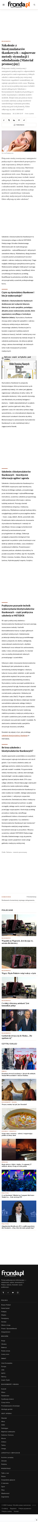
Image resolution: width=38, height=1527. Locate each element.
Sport (3, 1486)
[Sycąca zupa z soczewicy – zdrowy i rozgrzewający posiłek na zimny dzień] (19, 1119)
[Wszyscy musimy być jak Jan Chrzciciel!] (19, 1090)
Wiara (3, 1392)
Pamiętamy (5, 1318)
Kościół (3, 1389)
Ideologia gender (7, 1409)
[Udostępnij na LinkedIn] (14, 120)
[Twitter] (3, 1292)
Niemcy (3, 1376)
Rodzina (4, 1464)
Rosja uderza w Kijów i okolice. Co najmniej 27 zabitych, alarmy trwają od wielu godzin (16, 1165)
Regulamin (13, 1508)
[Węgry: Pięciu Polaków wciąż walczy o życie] (19, 958)
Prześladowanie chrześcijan (10, 1406)
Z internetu (5, 1483)
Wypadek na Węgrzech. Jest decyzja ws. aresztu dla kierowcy (17, 941)
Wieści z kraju (5, 1325)
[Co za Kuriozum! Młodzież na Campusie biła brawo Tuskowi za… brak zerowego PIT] (19, 1180)
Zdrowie (4, 1461)
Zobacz (3, 1442)
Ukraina (5, 1162)
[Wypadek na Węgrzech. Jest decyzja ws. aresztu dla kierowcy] (19, 925)
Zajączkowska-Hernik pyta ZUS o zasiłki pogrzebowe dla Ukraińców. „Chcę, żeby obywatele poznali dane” (18, 1227)
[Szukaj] (34, 4)
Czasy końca (5, 1402)
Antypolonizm (5, 1332)
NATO (3, 1373)
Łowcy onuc (5, 1354)
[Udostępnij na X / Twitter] (9, 120)
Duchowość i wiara (9, 1102)
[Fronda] (19, 4)
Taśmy (3, 1445)
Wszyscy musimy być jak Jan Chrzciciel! (14, 1104)
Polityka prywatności (25, 1508)
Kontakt (16, 1511)
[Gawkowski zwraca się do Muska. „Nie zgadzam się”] (19, 1020)
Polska (4, 1300)
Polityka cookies (7, 1511)
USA (2, 1370)
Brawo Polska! (6, 1305)
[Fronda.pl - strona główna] (19, 1273)
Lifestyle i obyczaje (10, 1453)
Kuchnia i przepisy (9, 1131)
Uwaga (4, 1071)
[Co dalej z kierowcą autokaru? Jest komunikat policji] (19, 988)
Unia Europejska (6, 1363)
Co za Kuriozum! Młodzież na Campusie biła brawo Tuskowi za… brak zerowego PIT (18, 1196)
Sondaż (3, 1322)
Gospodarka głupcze (8, 1480)
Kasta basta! (5, 1308)
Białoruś (4, 1347)
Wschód (4, 1336)
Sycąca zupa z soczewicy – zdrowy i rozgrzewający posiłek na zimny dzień (17, 1134)
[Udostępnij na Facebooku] (4, 120)
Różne (3, 1476)
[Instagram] (18, 1292)
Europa (3, 1366)
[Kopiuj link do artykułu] (24, 120)
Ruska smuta (5, 1351)
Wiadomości (6, 41)
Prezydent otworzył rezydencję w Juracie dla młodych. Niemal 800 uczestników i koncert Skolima (19, 1074)
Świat (3, 1358)
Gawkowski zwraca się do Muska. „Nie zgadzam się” (17, 1036)
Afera (3, 1421)
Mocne (3, 1438)
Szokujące (4, 1428)
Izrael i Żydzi (5, 1380)
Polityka (5, 1193)
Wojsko (3, 1315)
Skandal (4, 1418)
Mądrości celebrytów (8, 1431)
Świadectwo (5, 1396)
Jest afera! (6, 1413)
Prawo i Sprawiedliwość (9, 1328)
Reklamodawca (6, 113)
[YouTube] (13, 1292)
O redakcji (5, 1508)
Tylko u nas (5, 1473)
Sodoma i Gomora (7, 1435)
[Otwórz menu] (3, 4)
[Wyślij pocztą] (19, 120)
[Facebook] (8, 1292)
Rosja (3, 1341)
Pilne (3, 1490)
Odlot (3, 1425)
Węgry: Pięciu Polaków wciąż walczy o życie (19, 973)
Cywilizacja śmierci (7, 1399)
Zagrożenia (5, 1497)
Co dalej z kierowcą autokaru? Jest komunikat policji (15, 1004)
